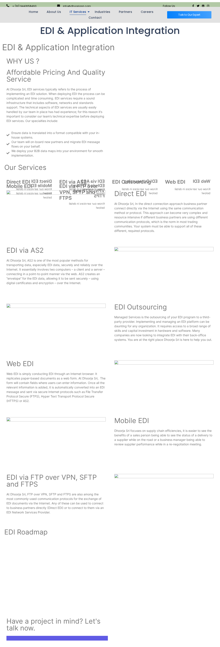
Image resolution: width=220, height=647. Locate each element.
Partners (125, 12)
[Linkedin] (203, 6)
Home (33, 12)
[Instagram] (208, 6)
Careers (147, 12)
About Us (54, 12)
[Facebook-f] (193, 6)
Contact (95, 17)
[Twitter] (198, 6)
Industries (102, 12)
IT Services (78, 12)
